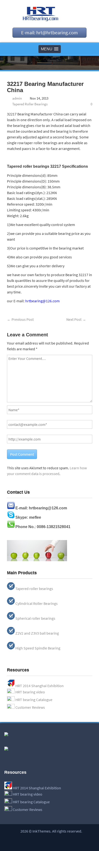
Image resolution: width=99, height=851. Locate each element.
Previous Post (20, 319)
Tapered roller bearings (34, 588)
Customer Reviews (30, 707)
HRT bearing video (30, 692)
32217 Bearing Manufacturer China (45, 87)
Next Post (76, 319)
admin (17, 98)
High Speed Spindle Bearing (37, 648)
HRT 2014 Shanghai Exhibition (39, 685)
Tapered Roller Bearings (30, 104)
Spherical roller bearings (35, 618)
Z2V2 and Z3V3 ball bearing (37, 633)
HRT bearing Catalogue (33, 699)
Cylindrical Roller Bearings (36, 603)
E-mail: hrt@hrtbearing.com (49, 33)
